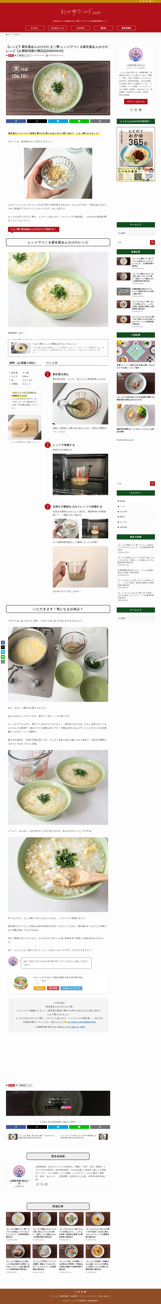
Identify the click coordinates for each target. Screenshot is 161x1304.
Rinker (44, 980)
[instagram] (143, 1)
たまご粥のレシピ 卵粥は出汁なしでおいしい (55, 344)
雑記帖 (122, 501)
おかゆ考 (123, 512)
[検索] (153, 1)
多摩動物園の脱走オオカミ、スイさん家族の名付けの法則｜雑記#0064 (136, 572)
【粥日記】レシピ (23, 55)
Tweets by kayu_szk (125, 440)
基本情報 (123, 527)
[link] (37, 1184)
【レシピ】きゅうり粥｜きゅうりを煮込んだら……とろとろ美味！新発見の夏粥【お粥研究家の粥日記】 (136, 584)
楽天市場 (53, 988)
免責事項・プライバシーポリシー (83, 1296)
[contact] (150, 1)
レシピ (122, 506)
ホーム (54, 1296)
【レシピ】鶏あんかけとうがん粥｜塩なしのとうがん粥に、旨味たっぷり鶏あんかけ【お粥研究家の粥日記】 (136, 561)
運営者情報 (64, 1296)
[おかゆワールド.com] (80, 12)
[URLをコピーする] (100, 121)
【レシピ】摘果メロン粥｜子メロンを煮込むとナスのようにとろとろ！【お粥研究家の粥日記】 (136, 548)
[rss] (146, 1)
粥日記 (11, 55)
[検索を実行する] (152, 242)
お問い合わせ (104, 1296)
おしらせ (123, 522)
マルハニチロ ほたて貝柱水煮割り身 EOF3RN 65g (57, 977)
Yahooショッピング (71, 988)
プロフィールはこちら (136, 102)
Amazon (39, 988)
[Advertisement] (58, 1058)
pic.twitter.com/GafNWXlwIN (82, 1022)
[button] (16, 121)
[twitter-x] (140, 1)
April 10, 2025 (78, 1027)
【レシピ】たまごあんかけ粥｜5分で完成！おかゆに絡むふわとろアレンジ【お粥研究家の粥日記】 (136, 596)
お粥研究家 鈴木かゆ (19, 1182)
